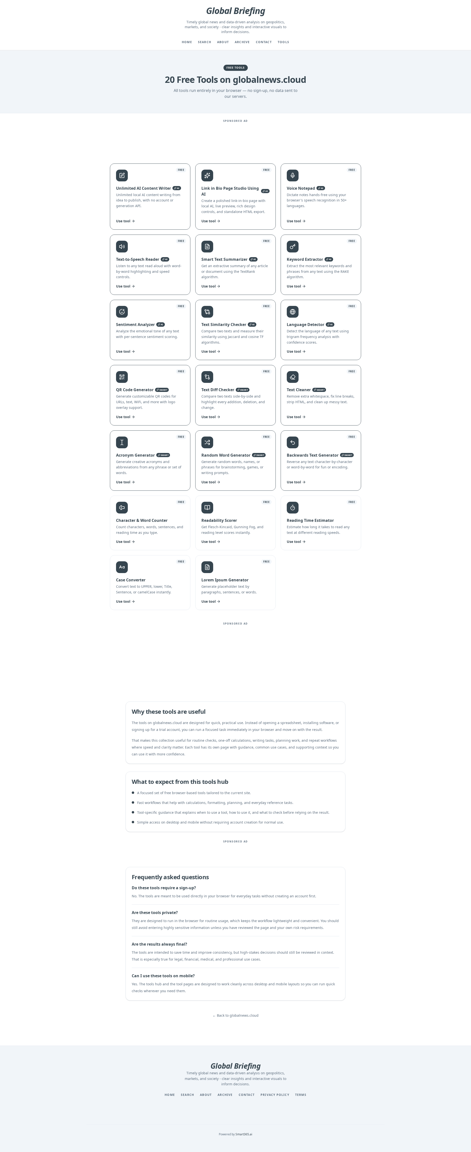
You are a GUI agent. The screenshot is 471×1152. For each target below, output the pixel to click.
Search (204, 42)
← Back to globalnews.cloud (235, 1015)
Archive (242, 42)
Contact (264, 42)
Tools (283, 42)
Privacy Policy (275, 1095)
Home (187, 42)
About (223, 42)
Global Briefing (235, 11)
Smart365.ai (244, 1134)
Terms (300, 1095)
